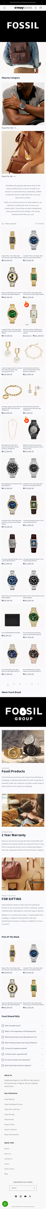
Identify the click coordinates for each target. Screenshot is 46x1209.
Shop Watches (9, 1099)
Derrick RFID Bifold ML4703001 (11, 632)
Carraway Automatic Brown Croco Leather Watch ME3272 (12, 560)
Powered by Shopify (28, 1206)
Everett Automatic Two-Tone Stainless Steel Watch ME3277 (32, 670)
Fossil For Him (7, 128)
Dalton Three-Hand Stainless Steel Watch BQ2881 (12, 596)
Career (6, 1164)
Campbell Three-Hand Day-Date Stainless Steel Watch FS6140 (33, 256)
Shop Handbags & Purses (13, 1104)
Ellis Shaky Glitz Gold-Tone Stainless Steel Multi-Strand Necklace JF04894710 (10, 446)
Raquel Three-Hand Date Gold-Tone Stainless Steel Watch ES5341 (33, 293)
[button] (4, 7)
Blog (6, 1174)
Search (6, 1149)
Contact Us (8, 1159)
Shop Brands (9, 1119)
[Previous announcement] (4, 2)
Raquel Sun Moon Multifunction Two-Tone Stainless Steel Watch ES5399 (32, 331)
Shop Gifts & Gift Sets (12, 1109)
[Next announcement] (41, 2)
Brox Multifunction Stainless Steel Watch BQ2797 (12, 484)
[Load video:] (23, 712)
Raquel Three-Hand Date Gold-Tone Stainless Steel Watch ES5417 (12, 256)
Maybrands (19, 1206)
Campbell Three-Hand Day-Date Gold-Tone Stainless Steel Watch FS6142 (11, 331)
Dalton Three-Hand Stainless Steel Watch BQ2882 (33, 596)
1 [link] (7, 684)
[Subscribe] (34, 1188)
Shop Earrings (9, 1114)
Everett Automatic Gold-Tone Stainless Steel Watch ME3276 (32, 633)
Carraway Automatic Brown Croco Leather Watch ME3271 (33, 521)
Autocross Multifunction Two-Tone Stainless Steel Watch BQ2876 (12, 293)
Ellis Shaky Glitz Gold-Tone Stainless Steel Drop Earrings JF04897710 (32, 408)
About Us (7, 1154)
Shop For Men (9, 1124)
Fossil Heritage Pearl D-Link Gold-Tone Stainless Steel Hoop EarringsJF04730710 (12, 369)
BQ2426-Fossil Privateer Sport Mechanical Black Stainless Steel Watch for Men (33, 446)
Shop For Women (10, 1129)
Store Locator (9, 1169)
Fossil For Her (7, 176)
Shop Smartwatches (11, 1135)
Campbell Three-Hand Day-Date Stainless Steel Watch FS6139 (33, 484)
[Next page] (38, 683)
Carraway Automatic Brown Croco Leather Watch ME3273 (33, 560)
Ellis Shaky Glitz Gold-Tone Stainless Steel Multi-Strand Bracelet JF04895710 (31, 369)
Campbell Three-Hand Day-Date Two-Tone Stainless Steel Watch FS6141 (11, 522)
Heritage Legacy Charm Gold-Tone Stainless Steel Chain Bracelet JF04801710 (12, 408)
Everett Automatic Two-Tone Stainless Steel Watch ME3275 (11, 670)
